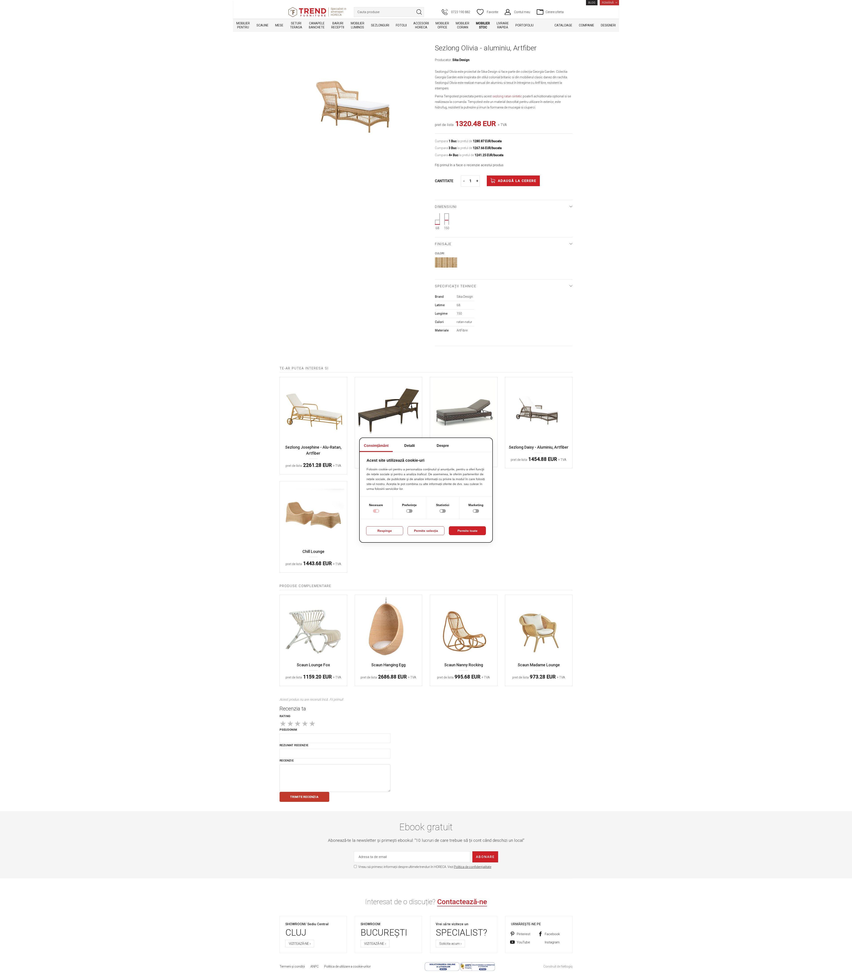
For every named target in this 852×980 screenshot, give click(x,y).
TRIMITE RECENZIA (304, 797)
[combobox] (389, 12)
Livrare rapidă (503, 25)
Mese (279, 25)
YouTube (523, 942)
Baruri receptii (337, 25)
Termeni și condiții (292, 966)
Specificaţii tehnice (455, 286)
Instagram (552, 942)
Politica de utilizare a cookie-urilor (347, 966)
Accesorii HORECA (421, 25)
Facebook (552, 934)
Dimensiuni (446, 207)
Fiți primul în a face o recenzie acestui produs (469, 165)
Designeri (608, 25)
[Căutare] (419, 12)
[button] (609, 2)
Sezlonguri (380, 25)
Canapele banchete (317, 25)
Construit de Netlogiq (557, 966)
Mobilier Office (442, 25)
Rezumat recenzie (294, 745)
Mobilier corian (462, 25)
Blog (591, 2)
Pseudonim (288, 729)
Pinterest (523, 934)
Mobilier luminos (357, 25)
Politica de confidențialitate (472, 867)
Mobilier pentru (243, 25)
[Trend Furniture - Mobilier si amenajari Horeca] (307, 12)
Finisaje (443, 244)
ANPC (314, 966)
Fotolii (401, 25)
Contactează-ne (462, 901)
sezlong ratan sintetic (507, 96)
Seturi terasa (296, 25)
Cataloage (563, 25)
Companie (586, 25)
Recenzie (287, 760)
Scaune (262, 25)
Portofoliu (524, 25)
